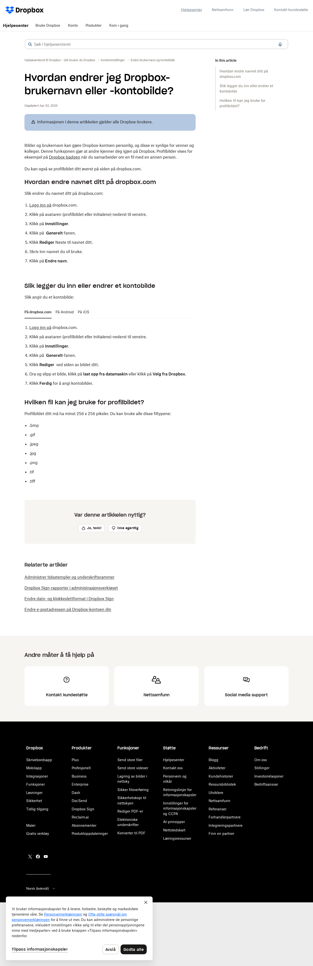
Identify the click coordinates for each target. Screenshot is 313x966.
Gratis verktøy (37, 833)
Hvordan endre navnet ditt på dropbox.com (244, 74)
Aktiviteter (217, 768)
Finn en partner (221, 833)
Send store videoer (132, 768)
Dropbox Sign (83, 809)
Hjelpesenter (191, 10)
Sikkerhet (34, 801)
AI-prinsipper (174, 822)
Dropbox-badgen (64, 157)
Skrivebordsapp (39, 760)
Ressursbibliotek (222, 784)
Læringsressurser (177, 838)
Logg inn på (40, 205)
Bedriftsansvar (266, 784)
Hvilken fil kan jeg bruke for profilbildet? (242, 103)
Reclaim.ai (80, 817)
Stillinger (261, 768)
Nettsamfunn (223, 10)
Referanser (217, 809)
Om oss (260, 760)
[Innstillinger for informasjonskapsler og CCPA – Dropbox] (79, 928)
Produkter (93, 25)
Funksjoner (35, 784)
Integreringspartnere (226, 825)
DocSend (79, 801)
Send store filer (130, 760)
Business (79, 776)
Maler (30, 825)
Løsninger (34, 793)
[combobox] (156, 44)
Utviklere (216, 793)
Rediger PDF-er (130, 811)
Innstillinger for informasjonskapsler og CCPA (179, 808)
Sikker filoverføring (133, 790)
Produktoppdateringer (90, 833)
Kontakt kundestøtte (291, 10)
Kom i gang (118, 25)
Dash (76, 793)
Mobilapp (34, 768)
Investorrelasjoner (268, 776)
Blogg (213, 760)
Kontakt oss (173, 768)
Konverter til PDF (131, 833)
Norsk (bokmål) (37, 888)
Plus (75, 760)
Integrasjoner (37, 776)
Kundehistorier (221, 776)
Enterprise (80, 784)
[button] (30, 44)
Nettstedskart (174, 830)
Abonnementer (84, 825)
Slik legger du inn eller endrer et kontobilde (246, 88)
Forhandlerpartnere (225, 817)
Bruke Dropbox (47, 25)
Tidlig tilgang (37, 809)
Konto (73, 25)
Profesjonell (81, 768)
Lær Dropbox (253, 10)
